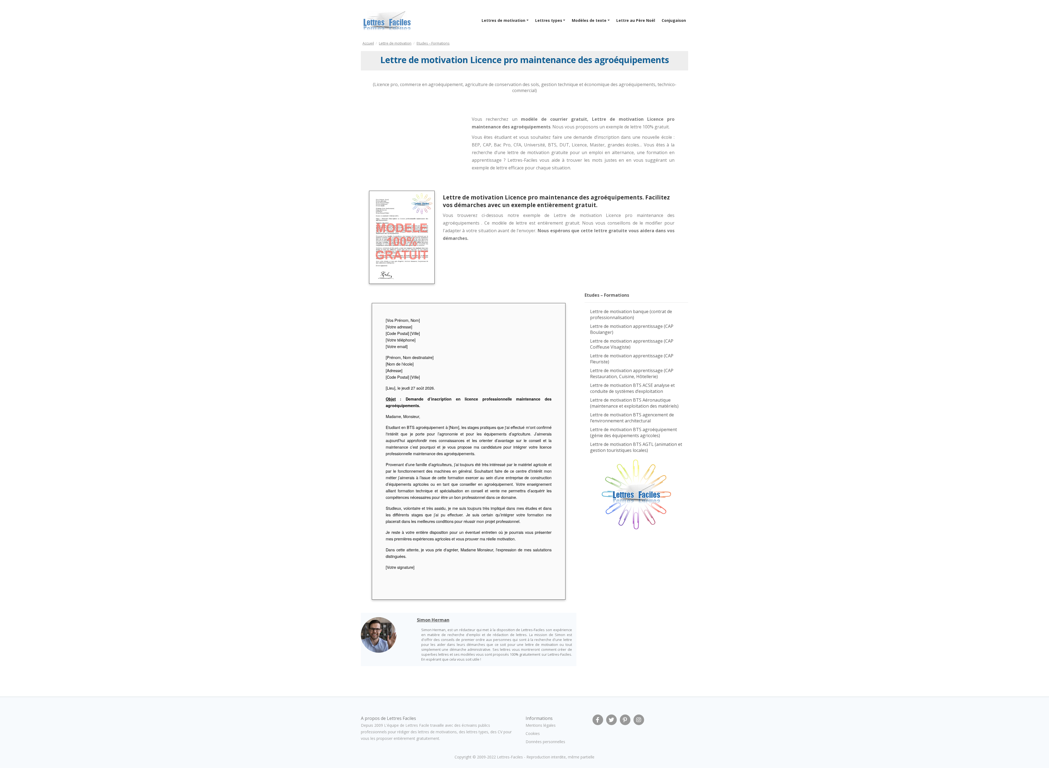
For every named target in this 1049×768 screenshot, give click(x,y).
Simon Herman (433, 620)
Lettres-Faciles (510, 757)
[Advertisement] (405, 141)
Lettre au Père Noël (635, 20)
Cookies (533, 733)
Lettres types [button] (548, 20)
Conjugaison (674, 20)
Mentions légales (541, 725)
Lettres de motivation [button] (503, 20)
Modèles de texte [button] (589, 20)
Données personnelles (545, 741)
